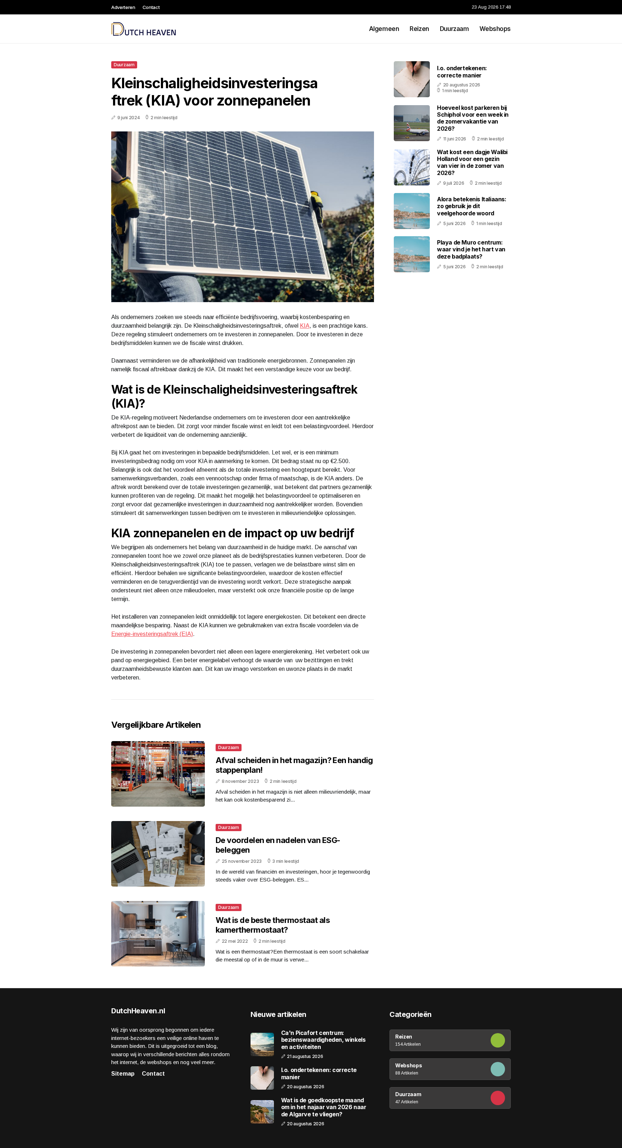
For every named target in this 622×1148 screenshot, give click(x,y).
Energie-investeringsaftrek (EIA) (152, 634)
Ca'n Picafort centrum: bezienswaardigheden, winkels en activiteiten (323, 1040)
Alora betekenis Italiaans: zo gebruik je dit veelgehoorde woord (471, 206)
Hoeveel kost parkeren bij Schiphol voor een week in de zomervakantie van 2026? (473, 118)
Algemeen (384, 28)
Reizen (419, 28)
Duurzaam (454, 28)
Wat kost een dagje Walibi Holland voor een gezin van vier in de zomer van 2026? (472, 162)
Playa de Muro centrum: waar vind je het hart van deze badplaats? (471, 249)
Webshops (495, 28)
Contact (151, 7)
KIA (305, 326)
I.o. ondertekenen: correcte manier (462, 71)
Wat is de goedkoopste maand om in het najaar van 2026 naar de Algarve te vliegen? (323, 1107)
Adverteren (123, 7)
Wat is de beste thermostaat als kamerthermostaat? (273, 924)
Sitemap (123, 1074)
